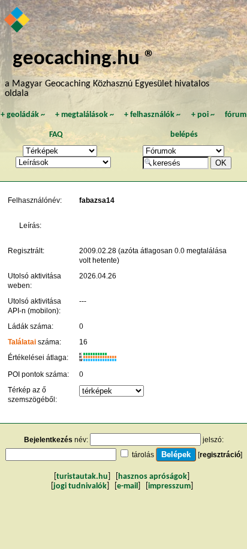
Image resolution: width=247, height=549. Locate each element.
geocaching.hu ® (84, 59)
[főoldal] (17, 21)
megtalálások (84, 115)
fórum (235, 115)
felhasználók (152, 115)
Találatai (22, 342)
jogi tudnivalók (80, 486)
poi (203, 115)
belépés (184, 135)
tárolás (143, 455)
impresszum (169, 486)
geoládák (23, 115)
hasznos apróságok (152, 477)
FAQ (56, 135)
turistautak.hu (82, 477)
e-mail (127, 486)
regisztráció (220, 455)
